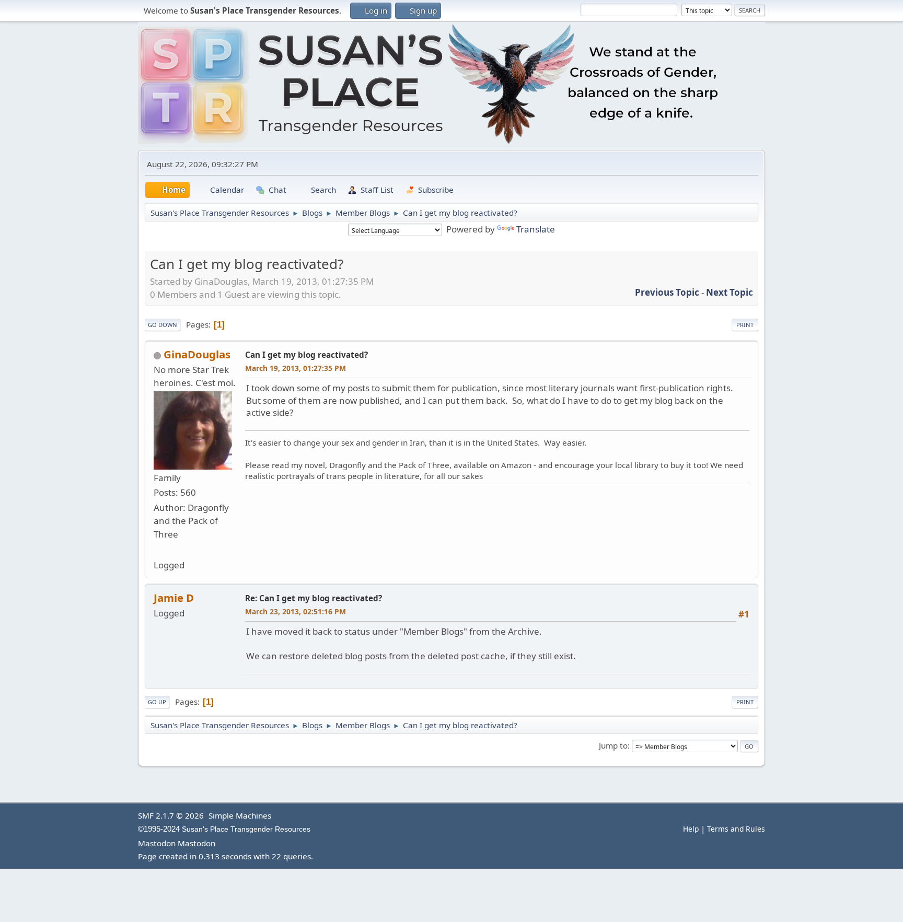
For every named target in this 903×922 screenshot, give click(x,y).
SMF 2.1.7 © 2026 (171, 815)
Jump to (613, 745)
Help (691, 829)
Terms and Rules (736, 829)
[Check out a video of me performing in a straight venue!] (158, 549)
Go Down (162, 325)
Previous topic (667, 292)
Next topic (729, 292)
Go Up (157, 702)
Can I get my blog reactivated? (306, 354)
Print (745, 325)
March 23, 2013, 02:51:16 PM (295, 611)
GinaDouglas (197, 354)
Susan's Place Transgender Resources (246, 829)
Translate (535, 229)
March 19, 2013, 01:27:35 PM (295, 368)
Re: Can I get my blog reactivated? (313, 598)
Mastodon (157, 843)
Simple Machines (240, 815)
